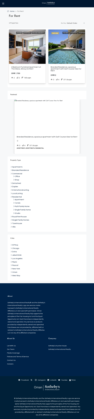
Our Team (10, 349)
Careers (10, 364)
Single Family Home (23, 210)
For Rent (19, 32)
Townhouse (17, 223)
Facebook (25, 380)
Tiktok (73, 380)
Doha (14, 252)
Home (12, 11)
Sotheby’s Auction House (57, 346)
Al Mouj (15, 245)
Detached (16, 183)
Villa (13, 227)
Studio (17, 213)
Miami (14, 262)
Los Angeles (17, 258)
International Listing (20, 190)
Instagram (41, 380)
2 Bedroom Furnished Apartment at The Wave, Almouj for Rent (26, 68)
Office (17, 176)
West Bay (16, 275)
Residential (17, 197)
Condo (17, 203)
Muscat (15, 265)
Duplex (15, 186)
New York (16, 269)
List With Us (11, 346)
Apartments (82, 32)
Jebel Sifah (17, 255)
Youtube (64, 380)
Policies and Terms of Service (18, 356)
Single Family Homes (20, 220)
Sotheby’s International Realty (59, 349)
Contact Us (11, 360)
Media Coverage (13, 353)
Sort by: (63, 23)
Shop (17, 180)
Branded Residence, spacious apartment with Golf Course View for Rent (66, 69)
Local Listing (17, 193)
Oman (14, 272)
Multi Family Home (22, 206)
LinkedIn (53, 380)
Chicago (15, 248)
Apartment (27, 32)
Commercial (17, 174)
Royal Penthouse (19, 217)
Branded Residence (38, 32)
